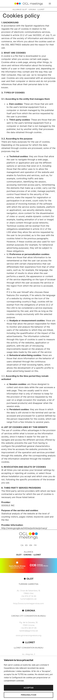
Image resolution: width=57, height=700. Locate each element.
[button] (50, 3)
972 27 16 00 (30, 596)
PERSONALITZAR (28, 695)
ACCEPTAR (28, 688)
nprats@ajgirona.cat (28, 631)
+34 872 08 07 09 (28, 628)
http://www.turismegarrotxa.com (28, 603)
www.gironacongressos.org (28, 635)
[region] (28, 678)
